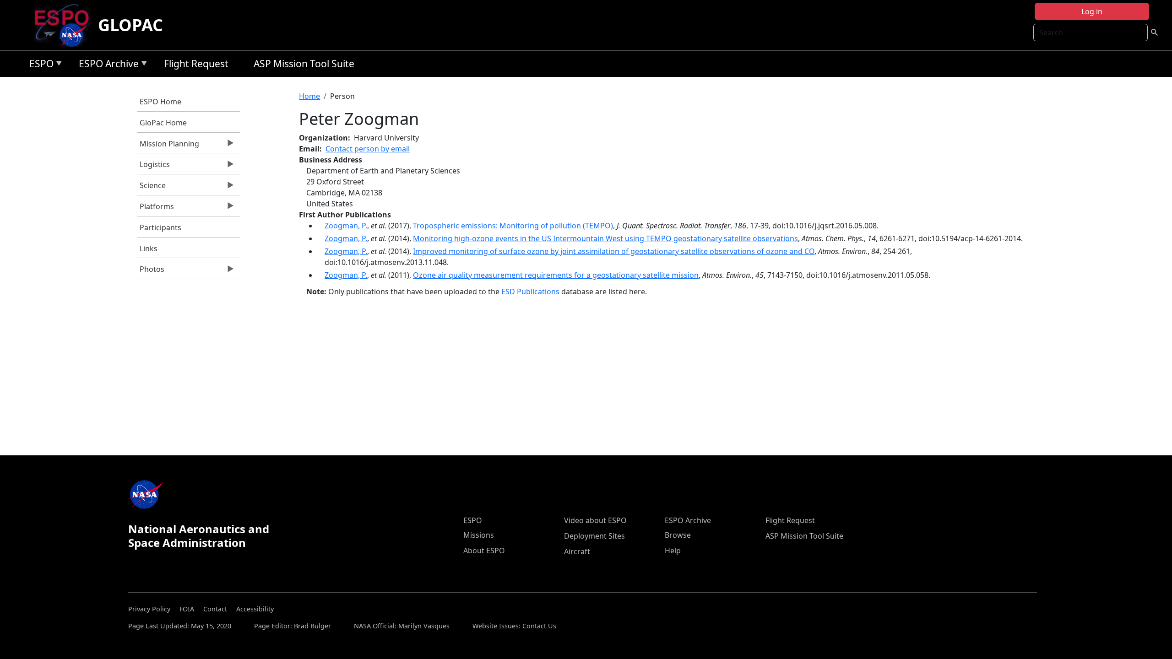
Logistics (153, 166)
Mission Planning (168, 146)
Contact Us (539, 625)
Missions (478, 535)
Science (151, 187)
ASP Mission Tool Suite (304, 63)
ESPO (39, 65)
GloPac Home (163, 123)
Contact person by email (368, 149)
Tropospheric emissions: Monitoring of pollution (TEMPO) (513, 226)
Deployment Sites (594, 536)
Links (148, 248)
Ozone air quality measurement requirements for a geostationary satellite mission (556, 275)
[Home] (65, 25)
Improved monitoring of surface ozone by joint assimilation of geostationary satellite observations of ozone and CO (613, 251)
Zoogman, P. (346, 226)
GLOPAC (130, 25)
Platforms (155, 208)
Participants (160, 227)
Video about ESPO (595, 520)
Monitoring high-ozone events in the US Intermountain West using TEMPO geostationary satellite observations (605, 238)
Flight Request (196, 63)
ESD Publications (530, 291)
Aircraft (577, 551)
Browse (678, 535)
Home (309, 96)
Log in (1091, 11)
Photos (150, 271)
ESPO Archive (106, 65)
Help (673, 551)
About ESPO (484, 551)
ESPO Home (160, 102)
